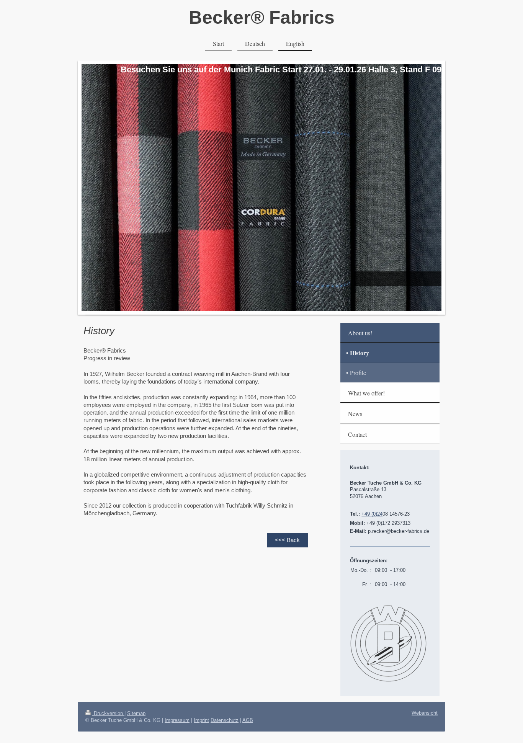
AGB (247, 720)
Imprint (201, 720)
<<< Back (287, 540)
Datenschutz (225, 720)
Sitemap (136, 713)
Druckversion (108, 713)
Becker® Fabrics (262, 17)
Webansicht (425, 713)
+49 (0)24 (371, 514)
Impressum (177, 720)
